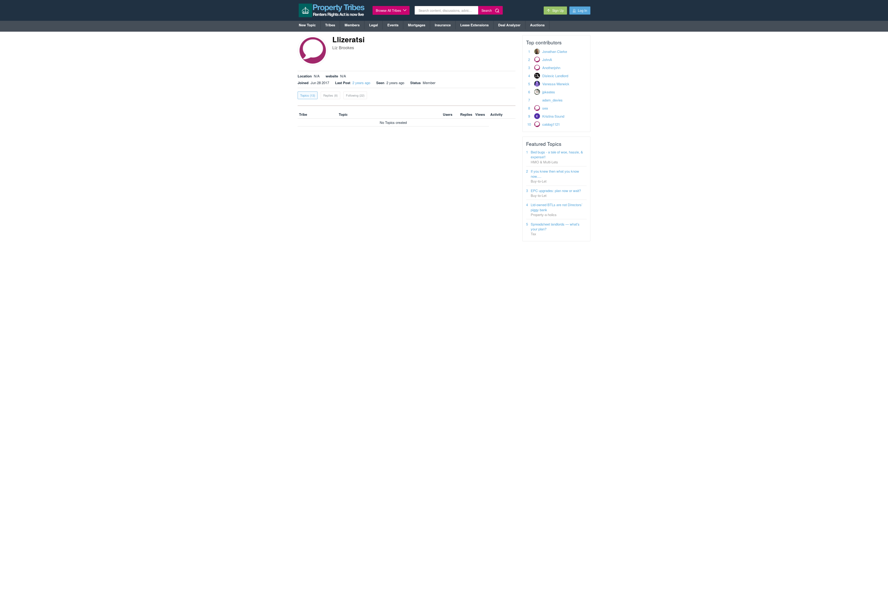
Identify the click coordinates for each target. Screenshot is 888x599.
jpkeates (548, 91)
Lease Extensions (474, 25)
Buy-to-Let (538, 181)
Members (352, 25)
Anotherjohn (551, 67)
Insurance (443, 25)
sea (545, 108)
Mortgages (416, 25)
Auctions (537, 25)
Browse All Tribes (389, 10)
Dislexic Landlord (555, 75)
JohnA (547, 59)
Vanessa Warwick (555, 83)
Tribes (330, 25)
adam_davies (552, 100)
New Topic (307, 25)
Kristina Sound (553, 116)
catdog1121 (551, 124)
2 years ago (361, 82)
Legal (373, 25)
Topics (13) (307, 95)
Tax (533, 233)
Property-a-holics (544, 214)
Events (392, 25)
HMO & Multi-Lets (544, 161)
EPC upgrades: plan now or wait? (556, 190)
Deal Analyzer (509, 25)
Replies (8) (330, 95)
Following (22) (355, 95)
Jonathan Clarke (554, 51)
